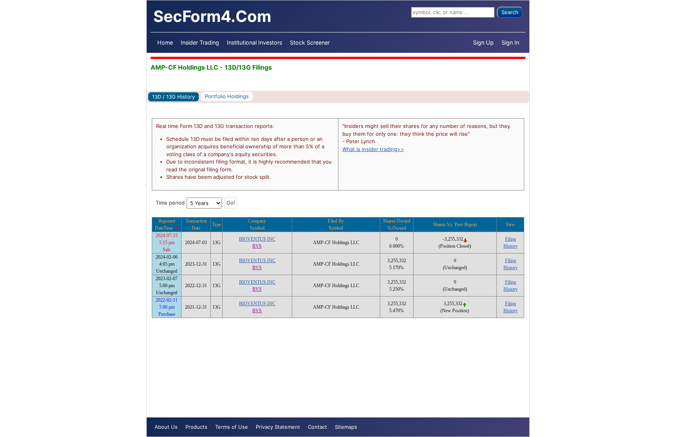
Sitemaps (346, 427)
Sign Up (483, 42)
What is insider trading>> (373, 149)
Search (510, 12)
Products (196, 427)
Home (165, 42)
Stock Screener (310, 42)
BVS (257, 246)
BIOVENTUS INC (257, 239)
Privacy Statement (278, 427)
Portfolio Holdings (227, 96)
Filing (510, 239)
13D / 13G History (173, 97)
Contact (317, 427)
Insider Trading (200, 42)
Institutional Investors (254, 42)
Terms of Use (231, 427)
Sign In (510, 42)
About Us (166, 427)
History (510, 246)
